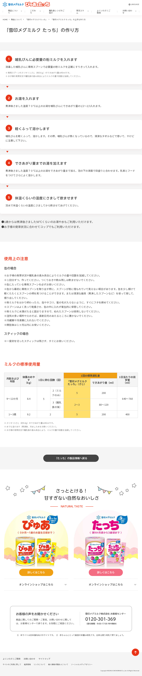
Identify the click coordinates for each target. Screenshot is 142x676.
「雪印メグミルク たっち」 (36, 19)
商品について (13, 11)
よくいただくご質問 (103, 11)
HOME (5, 19)
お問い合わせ (127, 11)
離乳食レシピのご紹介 (56, 11)
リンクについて (39, 664)
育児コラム (80, 11)
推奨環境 (27, 664)
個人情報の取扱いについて (58, 664)
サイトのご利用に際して (12, 664)
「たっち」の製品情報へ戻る (71, 458)
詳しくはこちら (36, 572)
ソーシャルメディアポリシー (81, 664)
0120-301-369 (100, 619)
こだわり (33, 11)
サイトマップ (44, 658)
